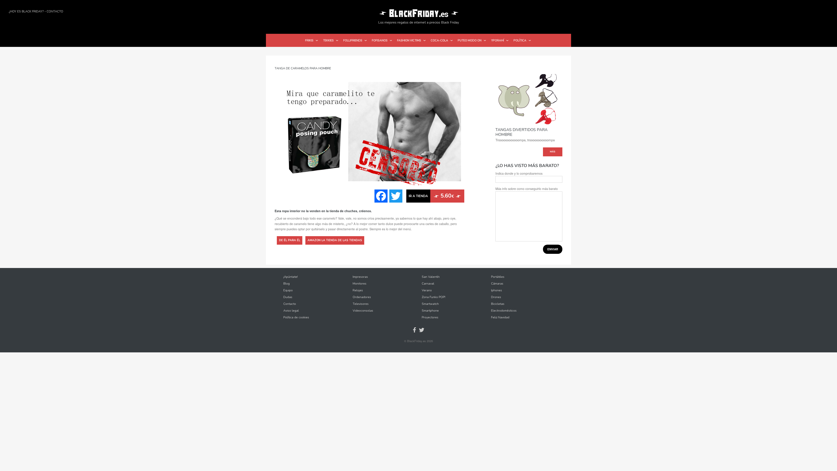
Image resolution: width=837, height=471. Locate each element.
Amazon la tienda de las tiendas (335, 240)
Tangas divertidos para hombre (521, 132)
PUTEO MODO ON (469, 41)
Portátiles (497, 277)
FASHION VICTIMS (409, 41)
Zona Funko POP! (433, 297)
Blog (286, 284)
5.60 (446, 196)
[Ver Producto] (529, 99)
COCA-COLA (439, 41)
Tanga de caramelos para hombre (303, 68)
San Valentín (431, 277)
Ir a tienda (418, 196)
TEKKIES (328, 41)
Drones (496, 297)
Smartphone (430, 311)
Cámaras (497, 284)
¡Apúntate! (290, 277)
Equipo (288, 290)
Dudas (287, 297)
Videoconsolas (363, 311)
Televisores (361, 304)
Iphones (496, 290)
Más (552, 151)
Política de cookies (296, 317)
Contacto (55, 11)
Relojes (358, 290)
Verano (427, 290)
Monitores (359, 284)
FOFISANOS (380, 41)
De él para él (289, 240)
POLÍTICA (520, 41)
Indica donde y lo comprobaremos (519, 173)
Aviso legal (291, 311)
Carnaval (428, 284)
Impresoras (360, 277)
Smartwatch (430, 304)
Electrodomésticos (504, 311)
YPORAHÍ (497, 41)
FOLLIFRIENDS (352, 41)
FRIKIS (309, 41)
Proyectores (430, 317)
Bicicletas (497, 304)
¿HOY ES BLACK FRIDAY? (26, 11)
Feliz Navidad (500, 317)
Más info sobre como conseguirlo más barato (526, 188)
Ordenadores (362, 297)
